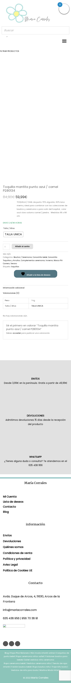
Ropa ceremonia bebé (14, 663)
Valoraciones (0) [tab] (11, 293)
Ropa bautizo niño (41, 667)
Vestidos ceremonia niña (39, 663)
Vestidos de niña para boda (24, 670)
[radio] (13, 234)
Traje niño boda (59, 667)
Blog (6, 512)
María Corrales (39, 677)
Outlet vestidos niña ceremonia (39, 660)
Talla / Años (9, 228)
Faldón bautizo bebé (21, 667)
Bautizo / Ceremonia (23, 257)
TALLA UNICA (37, 306)
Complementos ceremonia (33, 260)
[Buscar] (65, 30)
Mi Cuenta (10, 497)
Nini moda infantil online (43, 653)
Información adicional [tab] (13, 288)
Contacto (9, 507)
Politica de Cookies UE (17, 570)
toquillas (15, 267)
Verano (14, 263)
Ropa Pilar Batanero (19, 653)
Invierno (49, 260)
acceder (17, 333)
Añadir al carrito (22, 246)
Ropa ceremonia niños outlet (30, 656)
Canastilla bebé (40, 257)
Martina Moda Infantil (50, 670)
